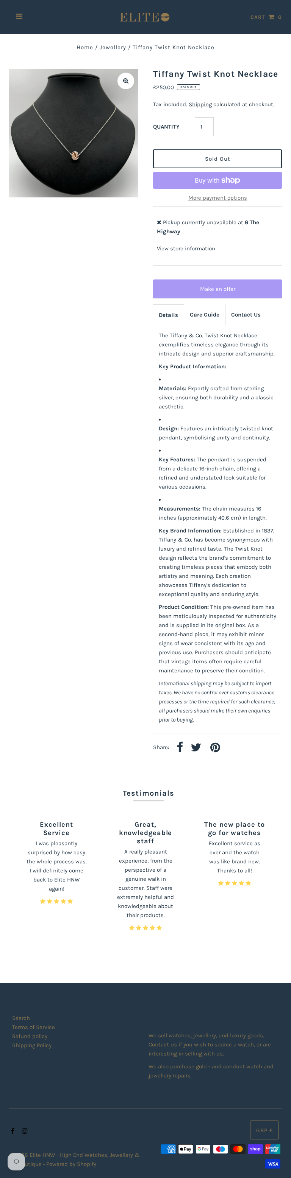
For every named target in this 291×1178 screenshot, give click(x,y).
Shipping (200, 104)
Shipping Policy (32, 1045)
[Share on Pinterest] (215, 748)
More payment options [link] (217, 197)
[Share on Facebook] (180, 748)
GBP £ (264, 1130)
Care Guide (204, 314)
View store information (186, 248)
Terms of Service (33, 1027)
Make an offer (223, 292)
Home (85, 47)
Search (21, 1018)
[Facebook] (12, 1131)
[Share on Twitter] (196, 748)
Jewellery (113, 47)
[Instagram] (23, 1131)
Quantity (166, 126)
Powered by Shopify (71, 1164)
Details (168, 315)
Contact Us (246, 314)
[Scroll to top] (275, 1162)
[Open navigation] (19, 17)
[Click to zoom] (125, 81)
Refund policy (29, 1036)
